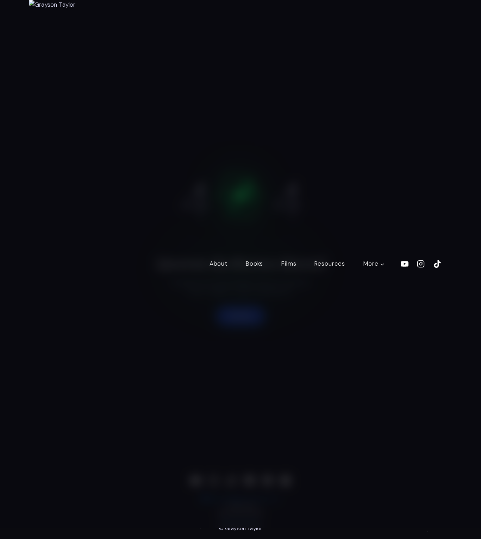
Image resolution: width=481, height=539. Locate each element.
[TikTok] (437, 264)
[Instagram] (421, 264)
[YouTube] (404, 264)
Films (288, 263)
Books (254, 263)
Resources (329, 263)
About (218, 263)
